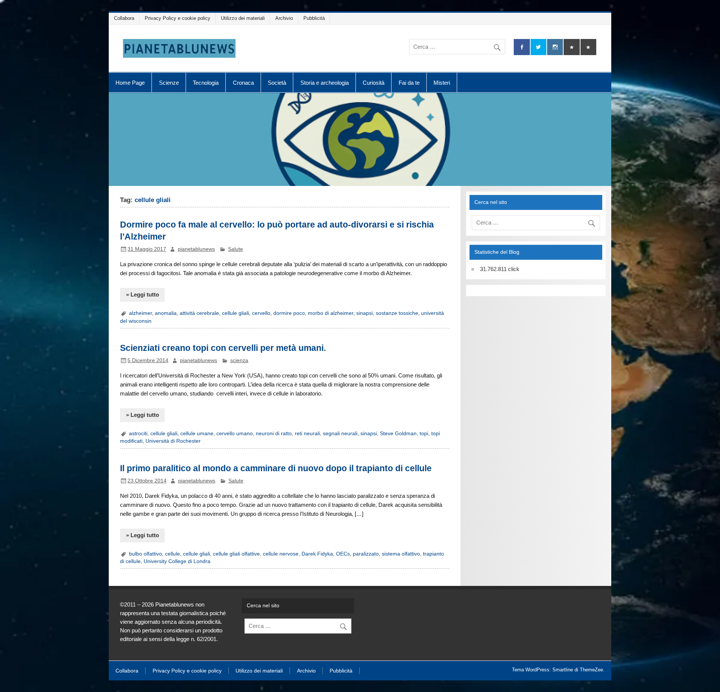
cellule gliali (235, 313)
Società (277, 82)
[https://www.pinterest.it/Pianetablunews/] (571, 47)
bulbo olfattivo (145, 554)
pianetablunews (196, 249)
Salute (235, 249)
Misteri (442, 82)
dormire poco (289, 313)
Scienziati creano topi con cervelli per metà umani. (223, 348)
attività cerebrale (199, 313)
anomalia (166, 313)
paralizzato (366, 554)
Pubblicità (314, 18)
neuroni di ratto (274, 433)
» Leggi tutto (142, 294)
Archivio (284, 18)
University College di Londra (177, 561)
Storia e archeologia (324, 82)
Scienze (169, 82)
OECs (343, 554)
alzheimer (140, 313)
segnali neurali (340, 433)
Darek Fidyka (317, 554)
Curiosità (373, 82)
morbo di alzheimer (330, 313)
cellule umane (196, 433)
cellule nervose (280, 554)
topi (424, 433)
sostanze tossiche (397, 313)
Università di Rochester (173, 441)
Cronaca (243, 82)
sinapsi (364, 313)
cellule (172, 554)
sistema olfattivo (401, 554)
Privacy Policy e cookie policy (177, 18)
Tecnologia (206, 82)
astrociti (138, 433)
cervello (261, 313)
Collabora (124, 18)
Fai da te (409, 82)
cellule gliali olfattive (236, 554)
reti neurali (307, 433)
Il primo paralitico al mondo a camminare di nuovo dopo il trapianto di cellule (276, 468)
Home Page (130, 82)
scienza (239, 360)
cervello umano (234, 433)
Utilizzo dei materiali (243, 18)
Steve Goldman (398, 433)
